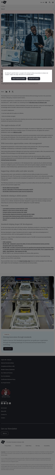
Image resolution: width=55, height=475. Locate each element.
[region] (27, 76)
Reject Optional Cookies (19, 78)
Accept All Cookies (34, 78)
